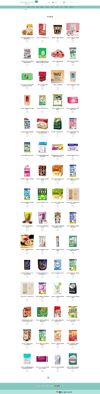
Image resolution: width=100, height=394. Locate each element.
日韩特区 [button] (65, 7)
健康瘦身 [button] (42, 7)
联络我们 (47, 385)
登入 (67, 2)
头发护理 (52, 7)
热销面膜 (28, 7)
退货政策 (51, 385)
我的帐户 (72, 2)
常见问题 (42, 385)
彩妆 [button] (61, 7)
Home (22, 9)
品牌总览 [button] (71, 7)
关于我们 (38, 385)
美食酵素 (37, 7)
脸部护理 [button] (56, 7)
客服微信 (49, 2)
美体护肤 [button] (47, 7)
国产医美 (33, 7)
